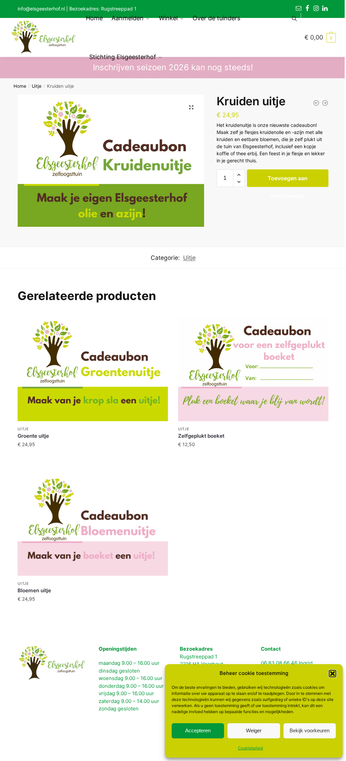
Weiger (254, 730)
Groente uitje (33, 436)
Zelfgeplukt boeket (201, 436)
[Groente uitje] (93, 368)
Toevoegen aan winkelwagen (287, 181)
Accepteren (198, 730)
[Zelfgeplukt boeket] (325, 103)
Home (20, 86)
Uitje (37, 86)
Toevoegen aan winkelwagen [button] (92, 458)
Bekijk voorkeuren (309, 730)
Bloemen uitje (34, 590)
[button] (332, 673)
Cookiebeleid (250, 748)
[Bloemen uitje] (316, 103)
